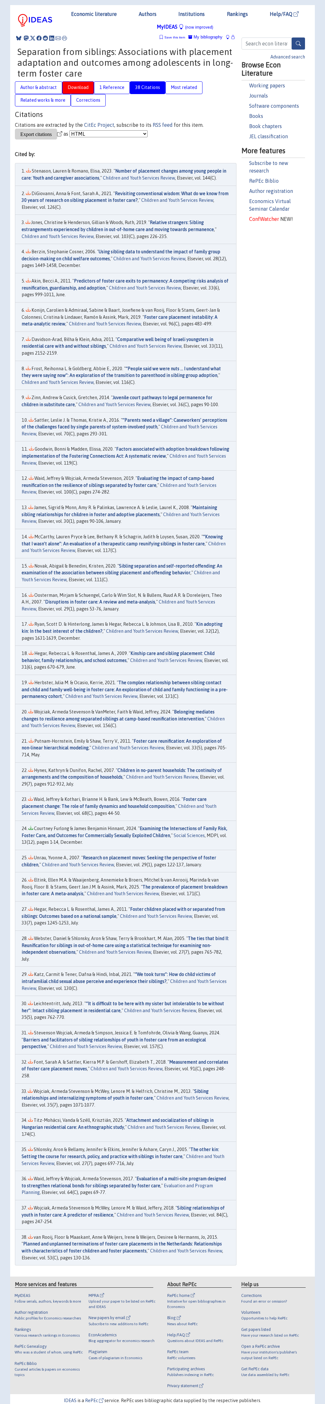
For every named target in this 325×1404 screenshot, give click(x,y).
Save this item (174, 37)
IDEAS (70, 1400)
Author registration (271, 191)
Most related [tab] (184, 87)
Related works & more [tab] (42, 100)
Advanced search (287, 56)
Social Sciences (189, 835)
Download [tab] (78, 87)
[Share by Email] (58, 38)
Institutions (191, 14)
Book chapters (265, 126)
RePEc (92, 1400)
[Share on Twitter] (32, 38)
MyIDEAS (185, 27)
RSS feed (163, 125)
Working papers (267, 85)
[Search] (298, 43)
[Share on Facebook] (39, 38)
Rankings (237, 14)
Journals (258, 96)
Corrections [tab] (88, 100)
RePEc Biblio (264, 181)
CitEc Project (99, 125)
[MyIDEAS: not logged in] (229, 37)
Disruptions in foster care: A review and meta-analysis (100, 601)
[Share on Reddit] (45, 38)
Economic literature (94, 14)
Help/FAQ (282, 14)
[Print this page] (64, 38)
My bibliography (207, 37)
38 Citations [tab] (147, 87)
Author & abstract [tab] (38, 87)
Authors (147, 14)
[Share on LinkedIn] (51, 38)
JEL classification (268, 136)
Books (256, 116)
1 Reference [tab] (111, 87)
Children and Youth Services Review (139, 178)
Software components (274, 106)
